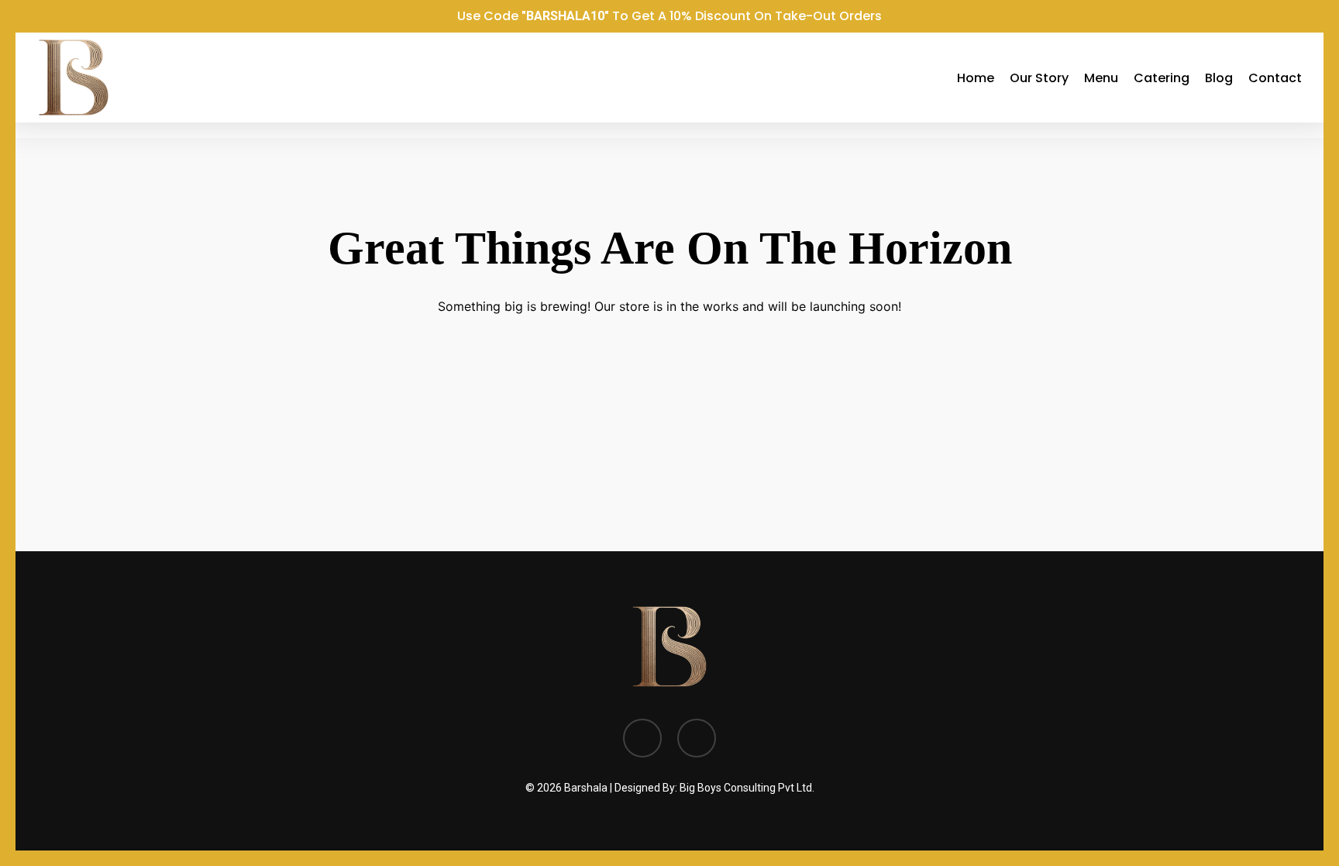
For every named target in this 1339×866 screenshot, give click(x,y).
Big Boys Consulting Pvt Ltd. (747, 787)
